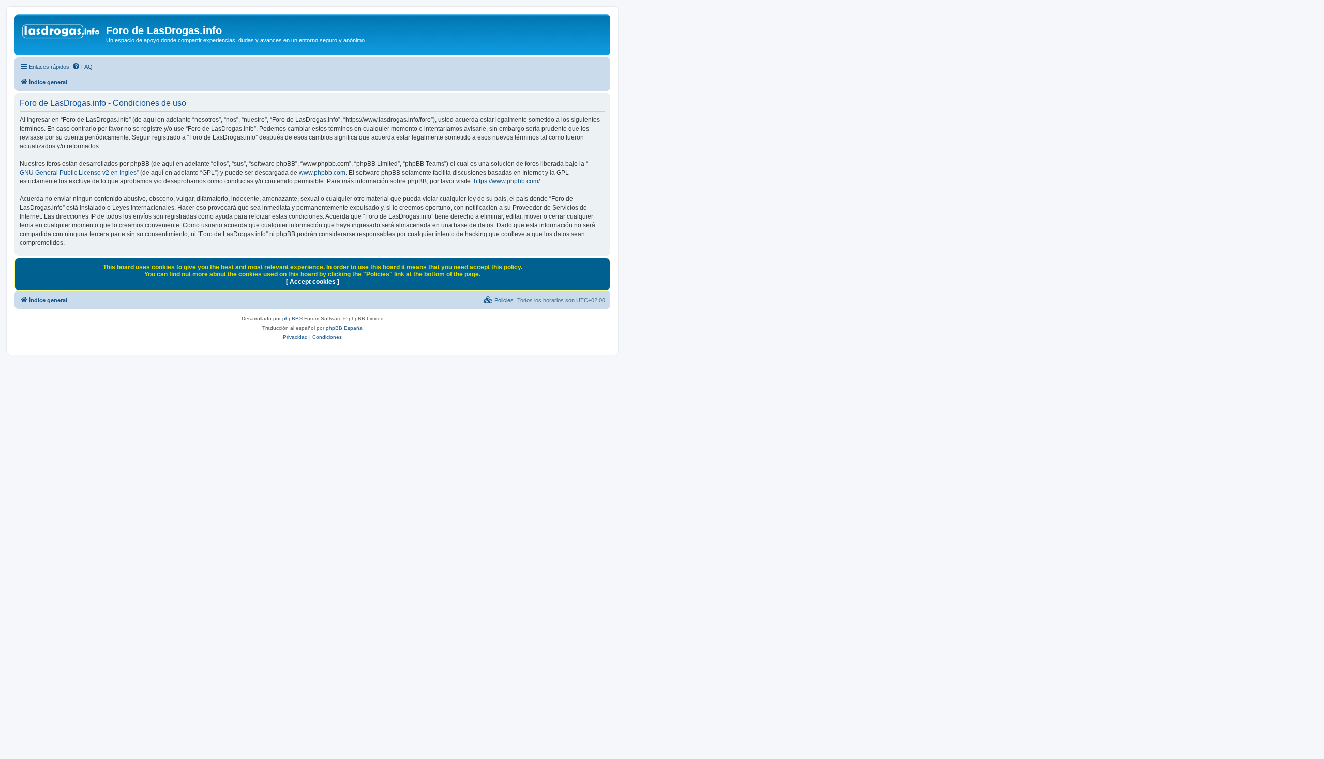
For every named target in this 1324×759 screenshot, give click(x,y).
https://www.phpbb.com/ (507, 181)
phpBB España (344, 328)
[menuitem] (82, 66)
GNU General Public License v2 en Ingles (78, 172)
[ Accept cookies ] (312, 281)
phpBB (290, 318)
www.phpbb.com (322, 172)
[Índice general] (61, 33)
